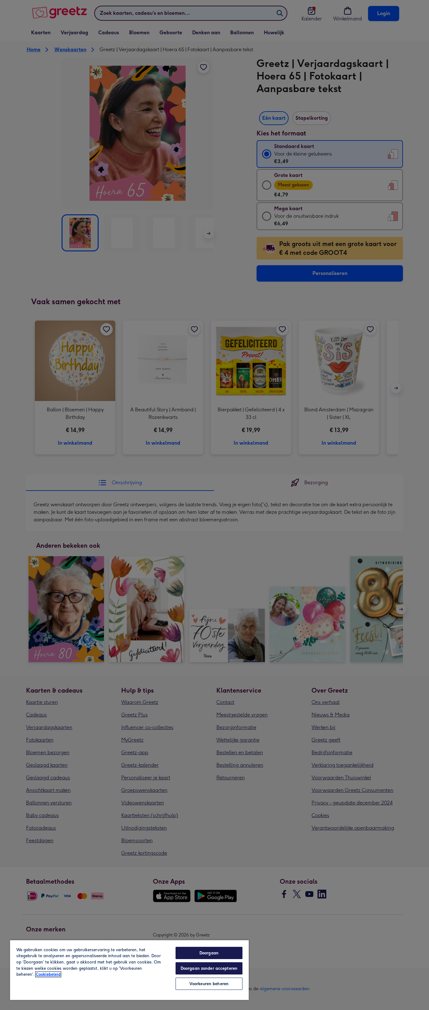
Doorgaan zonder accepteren (209, 968)
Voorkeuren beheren (209, 983)
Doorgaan (209, 953)
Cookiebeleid (48, 974)
